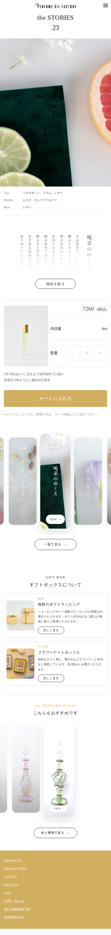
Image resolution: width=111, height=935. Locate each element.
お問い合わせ (14, 901)
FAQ (7, 893)
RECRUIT (11, 885)
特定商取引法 (14, 917)
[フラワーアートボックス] (20, 663)
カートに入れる (55, 398)
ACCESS (10, 877)
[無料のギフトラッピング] (20, 615)
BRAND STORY (15, 869)
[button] (105, 5)
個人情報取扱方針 (17, 909)
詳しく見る (51, 630)
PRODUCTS (12, 861)
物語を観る (55, 284)
